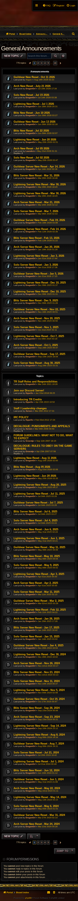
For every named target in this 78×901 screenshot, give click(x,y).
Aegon (29, 80)
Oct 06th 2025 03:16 (47, 339)
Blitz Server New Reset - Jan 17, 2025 (36, 627)
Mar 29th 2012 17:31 (44, 411)
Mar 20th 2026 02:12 (48, 205)
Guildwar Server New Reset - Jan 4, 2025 (38, 645)
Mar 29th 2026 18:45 (48, 187)
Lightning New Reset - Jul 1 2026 (34, 103)
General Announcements (31, 48)
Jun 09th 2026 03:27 (48, 115)
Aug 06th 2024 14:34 (48, 737)
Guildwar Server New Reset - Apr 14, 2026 (39, 166)
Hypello (29, 393)
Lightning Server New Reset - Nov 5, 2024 (39, 690)
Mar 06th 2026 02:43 (48, 214)
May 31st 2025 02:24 (48, 532)
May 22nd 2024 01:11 (48, 791)
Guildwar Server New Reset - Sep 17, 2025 (39, 354)
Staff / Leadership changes (30, 408)
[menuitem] (70, 5)
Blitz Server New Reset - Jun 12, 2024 (36, 770)
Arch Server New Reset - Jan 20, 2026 (36, 246)
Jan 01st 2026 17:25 (47, 276)
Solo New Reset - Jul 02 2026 (31, 157)
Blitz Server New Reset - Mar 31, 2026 (36, 175)
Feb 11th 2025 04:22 (48, 612)
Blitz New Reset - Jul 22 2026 (31, 130)
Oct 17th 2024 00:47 (47, 701)
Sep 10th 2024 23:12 (48, 728)
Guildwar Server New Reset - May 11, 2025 (39, 547)
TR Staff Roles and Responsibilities (35, 381)
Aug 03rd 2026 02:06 (48, 469)
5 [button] (48, 63)
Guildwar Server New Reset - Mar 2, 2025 (39, 600)
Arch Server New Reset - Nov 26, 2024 (37, 663)
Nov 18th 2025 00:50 (48, 321)
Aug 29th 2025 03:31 (48, 365)
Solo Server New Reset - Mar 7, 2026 (36, 211)
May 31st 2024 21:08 (48, 782)
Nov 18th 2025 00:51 (48, 312)
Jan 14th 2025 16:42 (48, 630)
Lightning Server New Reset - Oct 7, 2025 (39, 336)
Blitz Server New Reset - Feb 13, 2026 (36, 237)
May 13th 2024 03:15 (48, 800)
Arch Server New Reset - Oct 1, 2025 (36, 345)
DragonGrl (31, 88)
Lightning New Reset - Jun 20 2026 (35, 139)
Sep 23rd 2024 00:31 (48, 719)
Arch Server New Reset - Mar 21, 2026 (37, 202)
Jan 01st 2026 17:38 (47, 267)
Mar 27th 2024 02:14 (48, 817)
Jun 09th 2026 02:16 (48, 124)
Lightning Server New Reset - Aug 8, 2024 (39, 734)
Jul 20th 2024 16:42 (47, 755)
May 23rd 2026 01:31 (47, 151)
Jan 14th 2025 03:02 (48, 639)
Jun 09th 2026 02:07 (48, 133)
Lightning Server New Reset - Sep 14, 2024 (40, 725)
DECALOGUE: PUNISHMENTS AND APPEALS (42, 426)
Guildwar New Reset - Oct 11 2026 (34, 77)
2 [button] (38, 63)
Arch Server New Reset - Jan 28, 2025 (36, 618)
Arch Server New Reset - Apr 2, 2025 (36, 582)
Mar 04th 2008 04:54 (44, 429)
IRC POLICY (21, 417)
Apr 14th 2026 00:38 (47, 169)
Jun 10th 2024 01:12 (48, 773)
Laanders (30, 151)
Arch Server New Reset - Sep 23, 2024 (37, 716)
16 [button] (55, 63)
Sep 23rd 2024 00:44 (48, 710)
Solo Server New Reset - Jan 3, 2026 (36, 264)
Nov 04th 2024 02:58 (48, 693)
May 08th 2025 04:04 (48, 559)
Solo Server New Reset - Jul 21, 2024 (36, 752)
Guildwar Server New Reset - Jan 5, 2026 (38, 273)
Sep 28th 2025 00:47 (48, 348)
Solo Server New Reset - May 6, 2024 (36, 806)
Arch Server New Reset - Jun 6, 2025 (36, 529)
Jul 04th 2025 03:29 (47, 496)
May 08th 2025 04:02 (48, 568)
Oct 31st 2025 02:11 (47, 330)
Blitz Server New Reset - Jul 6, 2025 (35, 511)
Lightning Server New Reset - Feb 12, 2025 (40, 609)
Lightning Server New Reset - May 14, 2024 (40, 797)
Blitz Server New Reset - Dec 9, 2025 (36, 300)
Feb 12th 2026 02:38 (48, 232)
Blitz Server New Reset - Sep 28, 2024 (37, 707)
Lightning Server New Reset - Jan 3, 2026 (39, 255)
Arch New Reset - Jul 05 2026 (31, 148)
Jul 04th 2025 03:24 (47, 523)
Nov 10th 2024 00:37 (48, 684)
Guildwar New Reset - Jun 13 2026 (34, 121)
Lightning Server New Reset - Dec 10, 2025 (40, 282)
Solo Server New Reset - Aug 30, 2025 (37, 362)
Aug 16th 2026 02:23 (44, 80)
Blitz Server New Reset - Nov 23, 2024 (37, 672)
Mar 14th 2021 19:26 (48, 384)
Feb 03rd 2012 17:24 (45, 420)
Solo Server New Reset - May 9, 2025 (36, 565)
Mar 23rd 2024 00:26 (48, 826)
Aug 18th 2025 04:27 (48, 487)
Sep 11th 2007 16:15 (46, 441)
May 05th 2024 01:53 (48, 809)
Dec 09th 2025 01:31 (48, 294)
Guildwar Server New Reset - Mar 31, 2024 (39, 815)
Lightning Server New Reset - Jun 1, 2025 (39, 538)
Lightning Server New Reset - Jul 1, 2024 (39, 761)
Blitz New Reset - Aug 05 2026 (32, 466)
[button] (29, 63)
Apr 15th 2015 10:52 (45, 402)
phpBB (28, 898)
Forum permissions (23, 859)
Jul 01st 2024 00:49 (47, 764)
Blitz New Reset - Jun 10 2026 (32, 112)
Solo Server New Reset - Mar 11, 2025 (36, 591)
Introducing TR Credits (28, 399)
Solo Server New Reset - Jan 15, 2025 (36, 636)
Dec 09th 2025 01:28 (48, 303)
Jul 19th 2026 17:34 (47, 88)
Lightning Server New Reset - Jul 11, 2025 (39, 493)
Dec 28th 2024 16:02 (48, 657)
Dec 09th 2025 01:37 (48, 285)
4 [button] (45, 63)
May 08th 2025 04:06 (48, 550)
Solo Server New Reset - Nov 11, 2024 (37, 681)
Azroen (29, 411)
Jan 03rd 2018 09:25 (45, 393)
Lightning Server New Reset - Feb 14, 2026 (40, 229)
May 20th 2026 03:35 (48, 478)
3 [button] (41, 63)
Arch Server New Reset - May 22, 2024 (37, 788)
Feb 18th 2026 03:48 (48, 223)
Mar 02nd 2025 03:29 (48, 603)
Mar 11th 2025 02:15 (47, 594)
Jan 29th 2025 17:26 (48, 621)
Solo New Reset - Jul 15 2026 (31, 94)
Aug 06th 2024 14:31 (48, 746)
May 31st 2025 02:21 (48, 541)
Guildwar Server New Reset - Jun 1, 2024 (39, 779)
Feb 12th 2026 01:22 (48, 240)
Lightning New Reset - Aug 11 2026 (35, 457)
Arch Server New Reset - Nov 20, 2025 (37, 318)
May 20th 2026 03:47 (48, 160)
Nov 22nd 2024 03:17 (48, 666)
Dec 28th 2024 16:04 (48, 648)
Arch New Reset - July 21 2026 (32, 86)
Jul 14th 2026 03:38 (47, 97)
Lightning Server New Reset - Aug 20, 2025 (40, 484)
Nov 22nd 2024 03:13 (48, 675)
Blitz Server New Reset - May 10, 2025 (37, 556)
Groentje (30, 441)
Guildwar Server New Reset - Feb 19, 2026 (39, 220)
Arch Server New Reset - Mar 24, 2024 (37, 823)
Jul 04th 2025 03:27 (47, 514)
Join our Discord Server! (29, 390)
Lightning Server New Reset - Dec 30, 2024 (40, 654)
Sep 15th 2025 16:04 (48, 356)
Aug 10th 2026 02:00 (48, 460)
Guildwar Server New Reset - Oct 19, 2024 (39, 698)
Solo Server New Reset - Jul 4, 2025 (35, 520)
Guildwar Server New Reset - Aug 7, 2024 (39, 743)
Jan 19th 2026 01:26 (48, 249)
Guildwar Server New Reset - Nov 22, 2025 (39, 309)
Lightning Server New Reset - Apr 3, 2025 (39, 573)
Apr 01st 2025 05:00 (47, 585)
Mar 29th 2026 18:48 (48, 178)
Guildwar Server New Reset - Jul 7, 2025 (38, 502)
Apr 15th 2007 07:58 (46, 451)
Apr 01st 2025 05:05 (47, 576)
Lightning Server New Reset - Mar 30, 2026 (40, 184)
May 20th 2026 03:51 (48, 142)
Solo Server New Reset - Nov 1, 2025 (36, 327)
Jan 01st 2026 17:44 (47, 258)
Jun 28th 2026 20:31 (48, 106)
